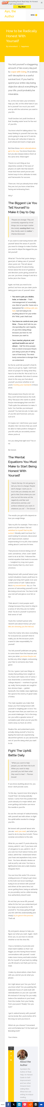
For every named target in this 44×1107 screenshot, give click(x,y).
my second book (19, 586)
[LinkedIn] (19, 1104)
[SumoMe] (41, 1104)
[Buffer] (36, 1104)
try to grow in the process (23, 916)
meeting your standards (22, 385)
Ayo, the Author (10, 13)
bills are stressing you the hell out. (21, 627)
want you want (20, 831)
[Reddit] (30, 1104)
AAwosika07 (13, 46)
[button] (22, 4)
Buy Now (22, 7)
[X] (14, 1104)
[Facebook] (8, 1104)
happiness (25, 46)
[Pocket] (25, 1104)
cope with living (18, 71)
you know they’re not (28, 656)
